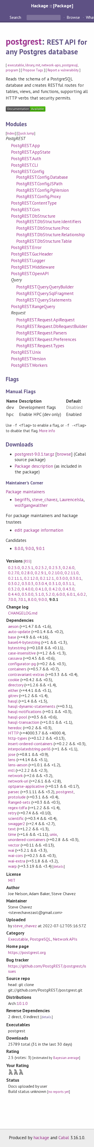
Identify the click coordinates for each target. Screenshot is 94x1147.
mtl (11, 770)
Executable (18, 939)
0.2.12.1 (47, 578)
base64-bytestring (24, 642)
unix (53, 834)
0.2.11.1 (15, 578)
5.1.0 (39, 594)
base (12, 637)
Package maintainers (25, 492)
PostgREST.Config (27, 171)
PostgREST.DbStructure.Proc (43, 228)
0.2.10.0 (55, 572)
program (12, 70)
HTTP (13, 732)
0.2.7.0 (13, 572)
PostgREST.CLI (24, 165)
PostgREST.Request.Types (40, 346)
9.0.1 (40, 548)
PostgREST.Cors (25, 209)
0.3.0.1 (75, 578)
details (58, 866)
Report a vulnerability (63, 70)
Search (16, 17)
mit (38, 65)
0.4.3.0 (68, 589)
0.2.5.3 (55, 567)
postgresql (70, 65)
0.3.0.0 (62, 578)
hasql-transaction (23, 722)
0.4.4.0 (14, 594)
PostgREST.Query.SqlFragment (45, 293)
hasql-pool (17, 717)
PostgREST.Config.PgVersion (42, 190)
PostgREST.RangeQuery (33, 306)
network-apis (51, 65)
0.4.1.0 (41, 589)
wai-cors (15, 855)
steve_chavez (44, 499)
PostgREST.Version (28, 359)
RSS (27, 561)
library (29, 65)
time (12, 834)
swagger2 (16, 823)
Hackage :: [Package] (52, 6)
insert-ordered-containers (30, 743)
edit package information (39, 530)
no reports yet (58, 1092)
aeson (13, 626)
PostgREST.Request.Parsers (41, 333)
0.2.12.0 (31, 578)
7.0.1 (22, 599)
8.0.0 (19, 548)
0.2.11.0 (71, 572)
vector (14, 845)
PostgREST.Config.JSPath (39, 184)
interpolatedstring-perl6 (29, 748)
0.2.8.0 (27, 572)
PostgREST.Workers (29, 365)
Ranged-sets (19, 802)
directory (15, 684)
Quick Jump (26, 133)
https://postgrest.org (27, 952)
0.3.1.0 (55, 583)
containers (17, 668)
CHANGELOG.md (22, 613)
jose (11, 754)
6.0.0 (60, 594)
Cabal (63, 1137)
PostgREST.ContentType (34, 203)
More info (47, 430)
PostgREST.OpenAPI (30, 273)
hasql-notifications (25, 711)
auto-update (19, 631)
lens (11, 759)
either (13, 690)
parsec (13, 791)
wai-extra (16, 861)
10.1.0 (22, 1003)
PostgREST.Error (26, 247)
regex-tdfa (17, 807)
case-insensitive (22, 653)
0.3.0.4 (41, 583)
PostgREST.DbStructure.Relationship (50, 234)
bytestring (17, 647)
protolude (17, 797)
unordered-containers (26, 839)
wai (11, 850)
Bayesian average (66, 1058)
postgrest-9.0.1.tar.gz (34, 454)
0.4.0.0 (27, 589)
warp (12, 866)
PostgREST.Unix (26, 352)
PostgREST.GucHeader (32, 254)
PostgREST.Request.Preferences (46, 339)
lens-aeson (17, 764)
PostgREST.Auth (26, 158)
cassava (15, 658)
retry (12, 812)
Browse (73, 17)
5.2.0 (50, 594)
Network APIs (65, 939)
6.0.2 (81, 594)
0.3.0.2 (14, 583)
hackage (41, 1137)
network (15, 775)
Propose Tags (33, 70)
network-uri (18, 781)
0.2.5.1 (27, 567)
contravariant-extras (26, 674)
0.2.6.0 (68, 567)
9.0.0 (29, 548)
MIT (11, 880)
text (12, 828)
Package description (34, 466)
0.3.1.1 (68, 583)
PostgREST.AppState (30, 152)
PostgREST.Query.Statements (44, 300)
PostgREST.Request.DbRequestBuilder (51, 326)
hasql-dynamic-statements (32, 706)
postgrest (24, 41)
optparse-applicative (26, 786)
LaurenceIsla (71, 499)
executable (16, 65)
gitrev (13, 695)
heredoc (15, 727)
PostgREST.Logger (28, 260)
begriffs (22, 499)
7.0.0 (12, 599)
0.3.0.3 (27, 583)
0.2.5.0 (14, 567)
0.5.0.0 (27, 594)
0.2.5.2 (41, 567)
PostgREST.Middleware (33, 267)
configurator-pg (22, 663)
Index (11, 133)
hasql (12, 701)
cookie (13, 679)
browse (64, 454)
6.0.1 (71, 594)
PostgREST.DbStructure (33, 216)
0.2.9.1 (40, 572)
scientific (16, 818)
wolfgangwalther (31, 505)
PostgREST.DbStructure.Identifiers (48, 221)
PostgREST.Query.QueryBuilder (45, 287)
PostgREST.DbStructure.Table (44, 241)
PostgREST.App (25, 145)
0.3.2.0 (14, 589)
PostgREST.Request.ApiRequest (45, 320)
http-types (17, 738)
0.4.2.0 (55, 589)
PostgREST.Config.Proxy (38, 196)
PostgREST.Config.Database (42, 177)
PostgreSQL (40, 939)
